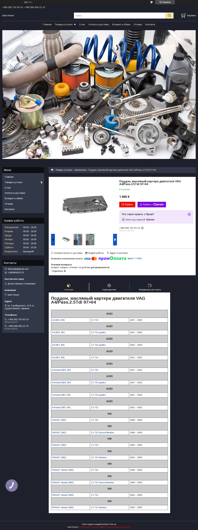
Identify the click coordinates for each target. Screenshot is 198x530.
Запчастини (80, 170)
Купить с (148, 204)
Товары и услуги (63, 24)
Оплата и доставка (98, 24)
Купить (129, 204)
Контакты (150, 24)
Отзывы (138, 24)
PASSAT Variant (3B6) (63, 495)
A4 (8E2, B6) (58, 345)
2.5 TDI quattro (98, 332)
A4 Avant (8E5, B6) (61, 395)
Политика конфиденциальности (117, 527)
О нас (82, 24)
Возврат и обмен (121, 24)
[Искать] (169, 16)
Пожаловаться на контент (90, 527)
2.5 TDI (94, 320)
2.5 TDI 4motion (99, 457)
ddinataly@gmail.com (18, 269)
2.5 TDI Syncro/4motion (102, 432)
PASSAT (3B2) (59, 420)
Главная (47, 24)
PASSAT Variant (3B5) (63, 470)
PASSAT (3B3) (59, 445)
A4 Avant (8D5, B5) (61, 370)
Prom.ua (112, 524)
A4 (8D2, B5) (58, 320)
